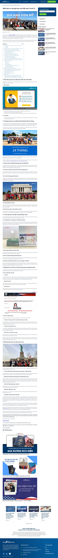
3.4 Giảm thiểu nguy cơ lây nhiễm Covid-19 (10, 53)
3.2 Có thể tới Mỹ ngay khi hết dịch (9, 51)
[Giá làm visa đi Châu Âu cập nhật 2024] (41, 54)
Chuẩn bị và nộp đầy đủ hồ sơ (9, 66)
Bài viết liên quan (6, 74)
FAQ (46, 547)
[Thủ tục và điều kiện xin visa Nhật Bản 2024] (41, 31)
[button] (43, 2)
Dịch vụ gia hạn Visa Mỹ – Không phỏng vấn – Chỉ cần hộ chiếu (13, 77)
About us (47, 549)
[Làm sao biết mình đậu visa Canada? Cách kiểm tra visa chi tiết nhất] (41, 40)
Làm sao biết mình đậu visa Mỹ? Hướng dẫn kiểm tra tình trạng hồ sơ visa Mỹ (50, 34)
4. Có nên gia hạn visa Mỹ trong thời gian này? (10, 54)
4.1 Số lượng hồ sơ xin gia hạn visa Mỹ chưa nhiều (11, 55)
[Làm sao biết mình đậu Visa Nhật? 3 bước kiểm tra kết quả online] (41, 45)
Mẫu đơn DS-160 (7, 62)
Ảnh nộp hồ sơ (7, 63)
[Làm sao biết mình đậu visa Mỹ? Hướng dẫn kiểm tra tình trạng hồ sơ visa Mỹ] (41, 36)
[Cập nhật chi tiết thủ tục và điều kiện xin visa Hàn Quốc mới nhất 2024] (41, 50)
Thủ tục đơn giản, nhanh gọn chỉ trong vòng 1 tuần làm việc (13, 69)
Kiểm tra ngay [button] (42, 14)
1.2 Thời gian (6, 47)
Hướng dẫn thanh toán (49, 553)
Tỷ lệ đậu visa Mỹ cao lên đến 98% (9, 73)
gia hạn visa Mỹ (12, 34)
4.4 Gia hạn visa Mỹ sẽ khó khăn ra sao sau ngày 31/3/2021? (13, 58)
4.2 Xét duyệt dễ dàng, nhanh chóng (9, 56)
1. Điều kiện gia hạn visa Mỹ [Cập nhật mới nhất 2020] (12, 45)
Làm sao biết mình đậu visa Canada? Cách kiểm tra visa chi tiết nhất (50, 38)
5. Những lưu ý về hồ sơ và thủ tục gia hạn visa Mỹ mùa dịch (13, 59)
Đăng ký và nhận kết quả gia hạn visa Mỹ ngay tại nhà (12, 70)
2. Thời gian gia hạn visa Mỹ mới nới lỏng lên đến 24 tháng (12, 48)
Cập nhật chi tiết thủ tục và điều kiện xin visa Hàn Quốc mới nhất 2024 (50, 48)
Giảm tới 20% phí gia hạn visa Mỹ (9, 71)
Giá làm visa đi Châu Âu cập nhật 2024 (50, 52)
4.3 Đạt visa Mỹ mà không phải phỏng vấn (10, 57)
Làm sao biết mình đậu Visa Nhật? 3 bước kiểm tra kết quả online (50, 43)
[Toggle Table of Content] (22, 44)
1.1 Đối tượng (6, 46)
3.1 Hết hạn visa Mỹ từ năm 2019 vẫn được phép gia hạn (12, 50)
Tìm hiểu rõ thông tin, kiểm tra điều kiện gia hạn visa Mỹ (12, 65)
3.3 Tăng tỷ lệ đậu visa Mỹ (8, 52)
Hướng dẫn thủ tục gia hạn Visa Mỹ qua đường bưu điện (12, 75)
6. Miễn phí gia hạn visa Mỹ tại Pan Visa (9, 68)
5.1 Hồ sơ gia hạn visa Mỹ (8, 60)
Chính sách (47, 551)
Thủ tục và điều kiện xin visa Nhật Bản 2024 (50, 29)
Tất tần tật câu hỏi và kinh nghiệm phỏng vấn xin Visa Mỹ (12, 76)
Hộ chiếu (6, 61)
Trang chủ (4, 5)
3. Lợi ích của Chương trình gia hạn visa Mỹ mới (11, 49)
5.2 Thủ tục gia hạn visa (7, 64)
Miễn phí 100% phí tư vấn (8, 72)
